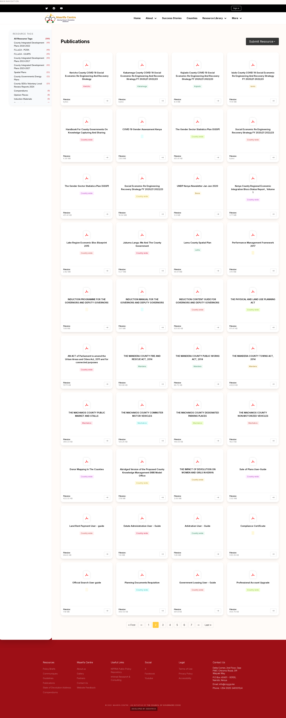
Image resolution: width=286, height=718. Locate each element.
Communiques (50, 673)
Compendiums (50, 692)
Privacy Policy (186, 673)
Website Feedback (86, 687)
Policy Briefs (49, 669)
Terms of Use (185, 669)
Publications (49, 683)
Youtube (149, 678)
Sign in (236, 8)
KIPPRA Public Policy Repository (121, 670)
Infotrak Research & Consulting (120, 678)
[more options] (110, 54)
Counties (192, 18)
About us (81, 669)
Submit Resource (261, 41)
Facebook (150, 673)
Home (137, 18)
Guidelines (48, 678)
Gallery (80, 673)
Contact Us (82, 683)
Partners (81, 678)
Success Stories (172, 18)
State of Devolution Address (57, 687)
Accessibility (185, 678)
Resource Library (212, 18)
